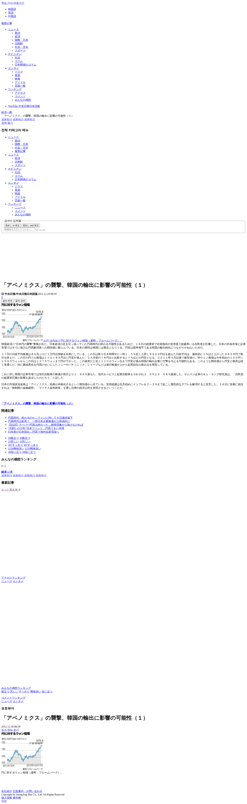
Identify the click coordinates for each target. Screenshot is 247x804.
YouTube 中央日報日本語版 (24, 106)
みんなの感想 (23, 99)
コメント (20, 96)
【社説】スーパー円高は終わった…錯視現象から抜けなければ (45, 424)
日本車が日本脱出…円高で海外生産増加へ (33, 431)
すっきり (24, 691)
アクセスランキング (13, 577)
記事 (7, 471)
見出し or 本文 (12, 225)
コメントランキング (13, 697)
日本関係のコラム (25, 64)
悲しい (14, 691)
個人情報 (6, 797)
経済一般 (6, 112)
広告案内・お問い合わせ (27, 791)
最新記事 (6, 23)
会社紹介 (6, 791)
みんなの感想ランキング (16, 688)
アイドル (20, 82)
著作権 (17, 797)
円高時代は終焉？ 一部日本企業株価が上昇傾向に (39, 421)
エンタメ (13, 68)
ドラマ (19, 71)
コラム (19, 61)
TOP (4, 801)
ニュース (13, 29)
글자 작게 (7, 301)
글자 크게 (20, 301)
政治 (17, 33)
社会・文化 (21, 47)
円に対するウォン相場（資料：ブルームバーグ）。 (92, 340)
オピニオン (15, 54)
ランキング (15, 89)
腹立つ (5, 691)
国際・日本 (21, 40)
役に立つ (47, 691)
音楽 (17, 75)
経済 (17, 36)
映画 (17, 78)
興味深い (35, 691)
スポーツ (20, 50)
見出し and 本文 (31, 225)
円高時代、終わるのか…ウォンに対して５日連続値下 (40, 417)
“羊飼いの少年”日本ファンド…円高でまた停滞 (36, 428)
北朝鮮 (19, 43)
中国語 (12, 16)
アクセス (20, 92)
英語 (10, 12)
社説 (17, 57)
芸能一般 (20, 85)
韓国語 (12, 9)
